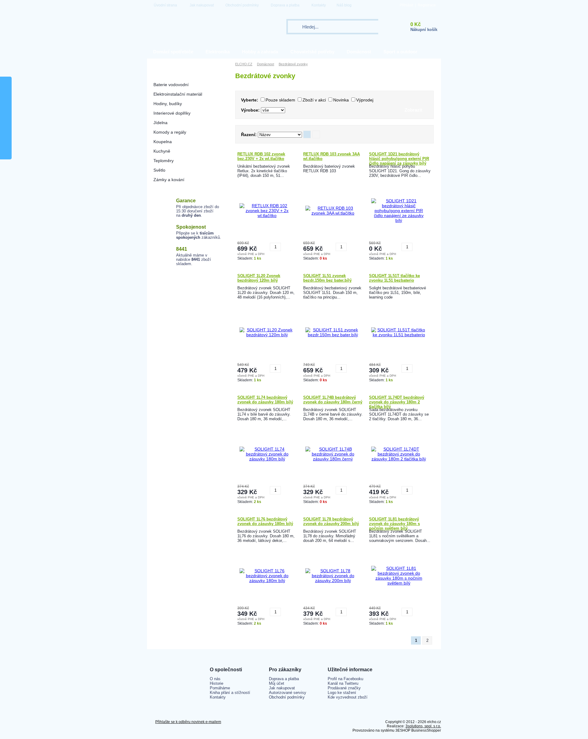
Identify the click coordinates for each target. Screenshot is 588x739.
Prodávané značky (344, 688)
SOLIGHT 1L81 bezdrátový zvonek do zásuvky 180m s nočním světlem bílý (394, 523)
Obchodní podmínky (242, 5)
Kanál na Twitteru (343, 683)
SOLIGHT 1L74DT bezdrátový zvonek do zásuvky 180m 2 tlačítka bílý (396, 401)
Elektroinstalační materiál (177, 94)
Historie (216, 683)
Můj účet (276, 683)
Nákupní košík (423, 29)
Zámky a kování (168, 179)
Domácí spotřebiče (173, 51)
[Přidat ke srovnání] (286, 245)
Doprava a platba (285, 5)
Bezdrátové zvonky (171, 75)
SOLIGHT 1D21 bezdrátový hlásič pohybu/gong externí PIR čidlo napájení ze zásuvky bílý (399, 158)
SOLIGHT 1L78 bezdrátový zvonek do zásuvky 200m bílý (331, 521)
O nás (215, 678)
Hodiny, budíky (167, 103)
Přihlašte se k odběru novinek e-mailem (188, 722)
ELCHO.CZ (243, 64)
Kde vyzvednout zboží (348, 697)
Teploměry (163, 160)
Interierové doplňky (171, 113)
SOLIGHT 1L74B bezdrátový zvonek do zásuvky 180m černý (332, 399)
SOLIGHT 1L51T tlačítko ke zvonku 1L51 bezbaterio (394, 278)
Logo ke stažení (342, 692)
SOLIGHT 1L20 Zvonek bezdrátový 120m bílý (258, 278)
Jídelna (160, 122)
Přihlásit (406, 5)
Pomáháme (220, 688)
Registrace (427, 5)
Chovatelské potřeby (312, 51)
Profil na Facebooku (345, 678)
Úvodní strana (165, 5)
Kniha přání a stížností (230, 692)
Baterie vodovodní (171, 84)
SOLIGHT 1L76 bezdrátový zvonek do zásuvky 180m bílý (265, 521)
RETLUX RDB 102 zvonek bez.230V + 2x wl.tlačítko (261, 156)
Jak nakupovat (202, 5)
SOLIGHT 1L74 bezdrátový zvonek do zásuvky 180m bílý (265, 399)
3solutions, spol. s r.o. (423, 726)
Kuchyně (161, 151)
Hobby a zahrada (260, 51)
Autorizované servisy (287, 692)
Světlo (159, 170)
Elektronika (217, 51)
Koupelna (162, 141)
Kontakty (318, 5)
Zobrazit (413, 109)
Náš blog (344, 5)
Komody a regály (169, 132)
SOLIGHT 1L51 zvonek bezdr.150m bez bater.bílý (327, 278)
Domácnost (359, 51)
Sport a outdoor (400, 51)
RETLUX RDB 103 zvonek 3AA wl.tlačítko (331, 156)
